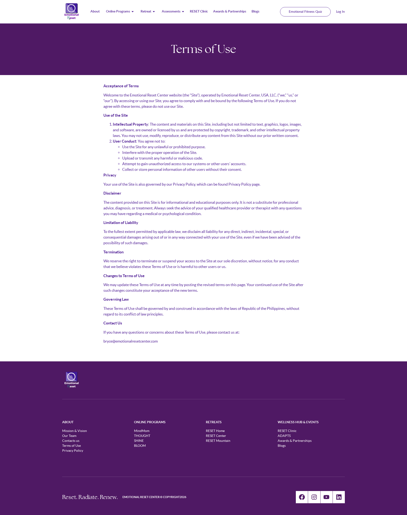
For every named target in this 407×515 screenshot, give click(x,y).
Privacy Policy (239, 184)
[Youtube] (327, 497)
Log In (340, 11)
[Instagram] (314, 497)
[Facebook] (302, 497)
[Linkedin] (339, 497)
